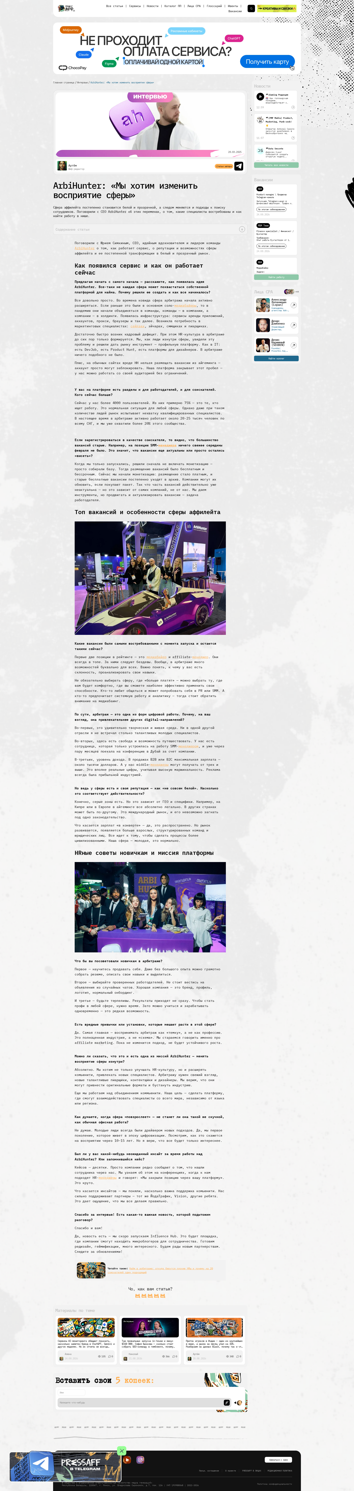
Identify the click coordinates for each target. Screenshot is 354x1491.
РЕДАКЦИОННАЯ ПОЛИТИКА (280, 1470)
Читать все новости (276, 165)
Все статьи (114, 5)
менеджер (200, 657)
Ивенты (233, 5)
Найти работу (276, 277)
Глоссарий (214, 5)
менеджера (167, 445)
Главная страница (63, 82)
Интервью (82, 82)
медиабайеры (185, 305)
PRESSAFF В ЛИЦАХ (251, 1470)
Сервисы (135, 5)
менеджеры (159, 764)
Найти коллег (276, 358)
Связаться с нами (278, 1459)
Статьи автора (224, 166)
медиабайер (156, 657)
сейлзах (138, 326)
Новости (152, 5)
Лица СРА (194, 5)
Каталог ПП (172, 5)
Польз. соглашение (209, 1470)
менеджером (188, 746)
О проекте (230, 1470)
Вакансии (235, 11)
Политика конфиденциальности (274, 1484)
